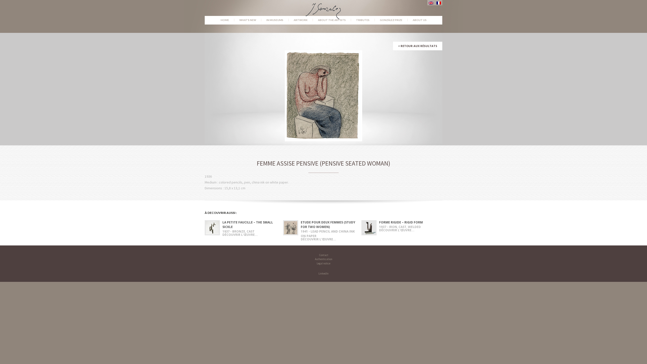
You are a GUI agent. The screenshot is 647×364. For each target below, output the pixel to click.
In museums (274, 20)
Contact (323, 255)
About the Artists (332, 20)
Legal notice (323, 263)
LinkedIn (323, 273)
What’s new (247, 20)
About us (420, 20)
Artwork (301, 20)
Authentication (323, 259)
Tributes (362, 20)
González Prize (391, 20)
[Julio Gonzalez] (324, 9)
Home (225, 20)
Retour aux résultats (417, 46)
